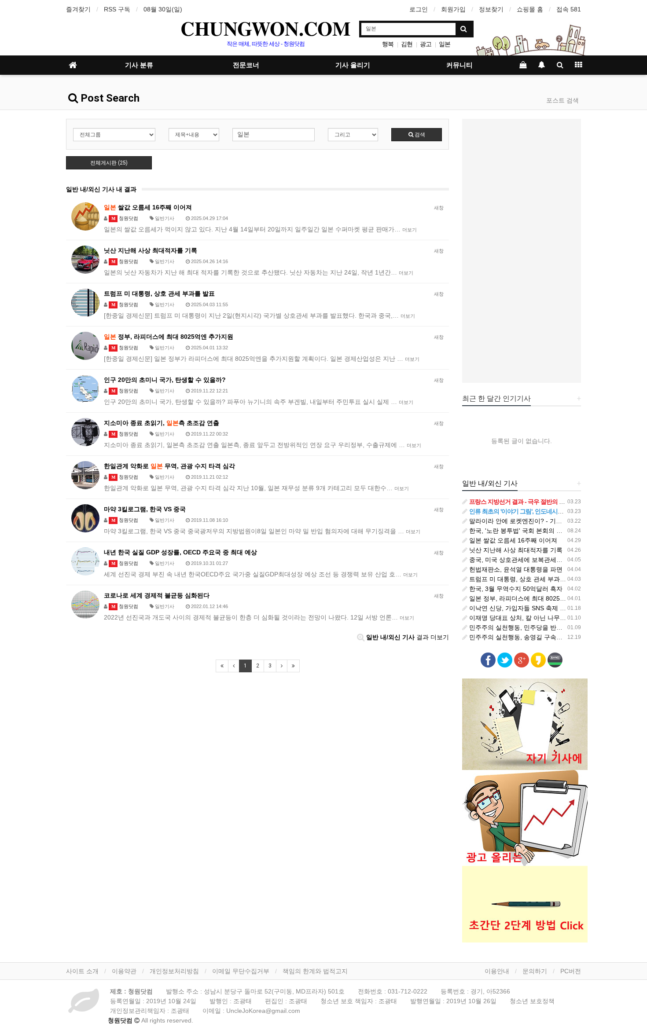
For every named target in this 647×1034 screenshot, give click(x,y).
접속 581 (568, 9)
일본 (444, 44)
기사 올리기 (352, 65)
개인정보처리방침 (174, 971)
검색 (419, 135)
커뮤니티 (459, 65)
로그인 (418, 9)
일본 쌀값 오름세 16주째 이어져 (512, 540)
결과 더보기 (407, 637)
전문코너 (246, 65)
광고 (425, 44)
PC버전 (570, 971)
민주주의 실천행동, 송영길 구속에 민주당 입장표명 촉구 (545, 637)
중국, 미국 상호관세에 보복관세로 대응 (522, 559)
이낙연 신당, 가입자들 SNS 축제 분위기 (522, 608)
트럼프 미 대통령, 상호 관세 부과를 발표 (523, 579)
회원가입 (453, 9)
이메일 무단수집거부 (240, 971)
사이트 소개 (82, 971)
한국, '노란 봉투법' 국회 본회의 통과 (518, 530)
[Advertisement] (521, 251)
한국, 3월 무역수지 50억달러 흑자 (514, 588)
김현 (406, 44)
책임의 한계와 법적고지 (315, 971)
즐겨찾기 (78, 9)
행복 (387, 44)
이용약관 (124, 971)
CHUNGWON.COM (265, 28)
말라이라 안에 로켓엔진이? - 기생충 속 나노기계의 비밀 (545, 520)
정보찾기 (491, 9)
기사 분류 (139, 65)
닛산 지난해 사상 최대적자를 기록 (514, 550)
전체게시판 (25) (109, 163)
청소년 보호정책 (532, 1001)
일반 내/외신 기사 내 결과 (101, 189)
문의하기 (534, 971)
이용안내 (497, 971)
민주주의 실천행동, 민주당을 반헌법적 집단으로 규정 (541, 627)
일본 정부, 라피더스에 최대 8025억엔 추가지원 (533, 598)
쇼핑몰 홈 (530, 9)
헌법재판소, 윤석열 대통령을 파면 (514, 569)
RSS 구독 (117, 9)
